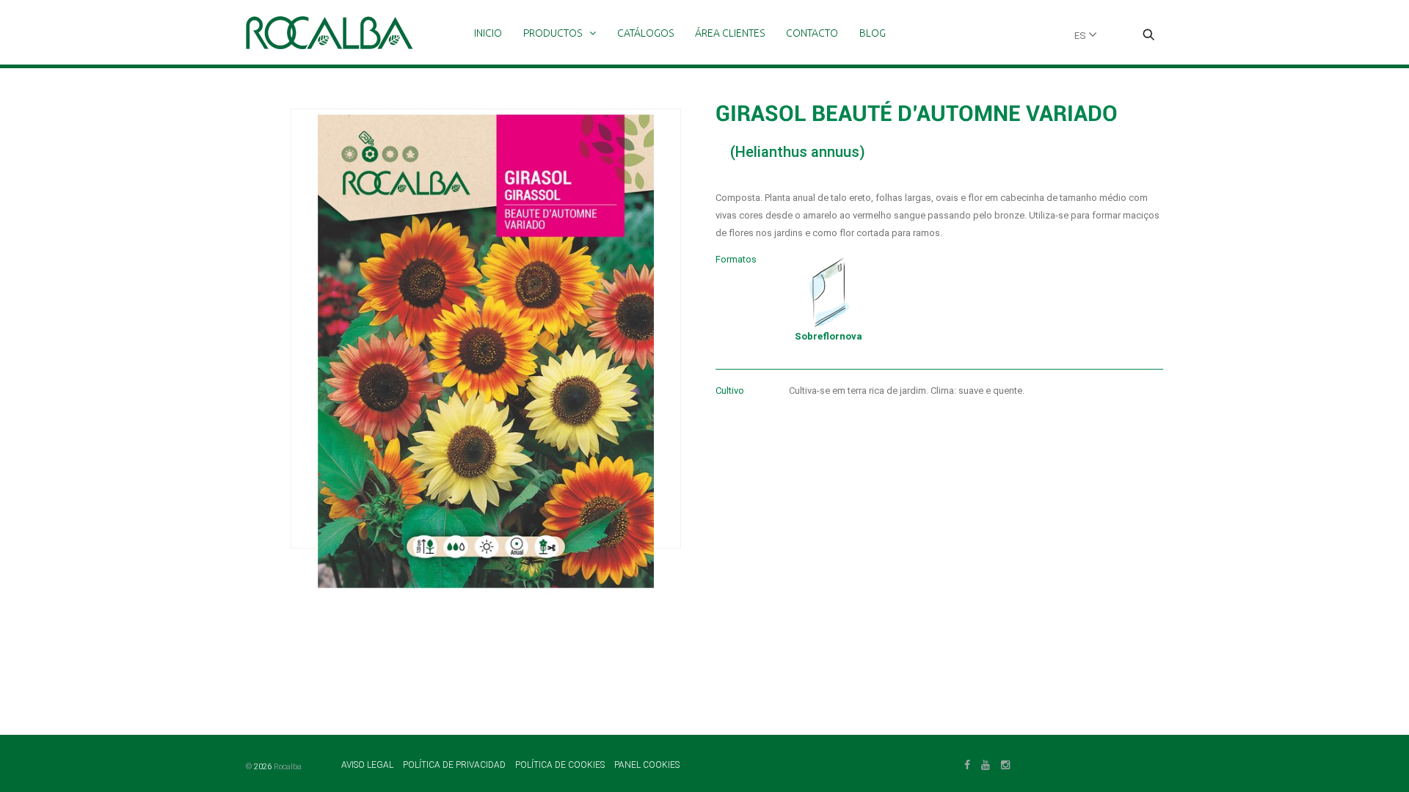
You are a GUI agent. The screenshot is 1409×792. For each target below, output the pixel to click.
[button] (1148, 36)
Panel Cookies (647, 765)
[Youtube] (985, 763)
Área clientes (730, 33)
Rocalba (288, 766)
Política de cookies (561, 765)
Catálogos (645, 33)
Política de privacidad (455, 765)
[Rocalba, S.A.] (329, 32)
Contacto (812, 33)
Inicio (488, 33)
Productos (552, 33)
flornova (828, 336)
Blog (872, 33)
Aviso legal (368, 765)
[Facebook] (967, 763)
